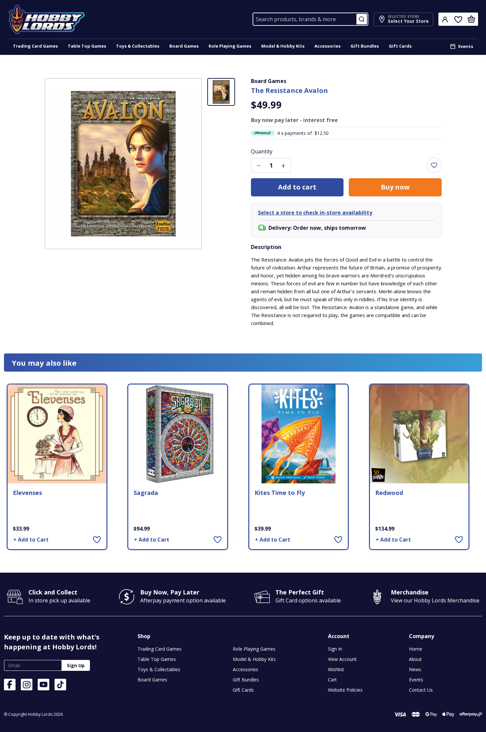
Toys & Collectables (137, 46)
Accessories (327, 46)
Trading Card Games (35, 46)
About (415, 659)
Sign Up (76, 665)
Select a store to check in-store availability (315, 212)
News (415, 669)
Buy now (395, 187)
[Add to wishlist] (434, 165)
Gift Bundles (364, 46)
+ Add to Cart (31, 539)
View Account (342, 659)
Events (465, 46)
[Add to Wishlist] (97, 539)
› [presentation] (476, 384)
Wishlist (336, 669)
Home (415, 649)
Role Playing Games (230, 46)
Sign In (335, 649)
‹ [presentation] (10, 384)
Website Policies (345, 690)
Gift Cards (400, 46)
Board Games (184, 46)
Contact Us (421, 690)
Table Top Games (87, 46)
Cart (332, 679)
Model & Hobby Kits (282, 46)
